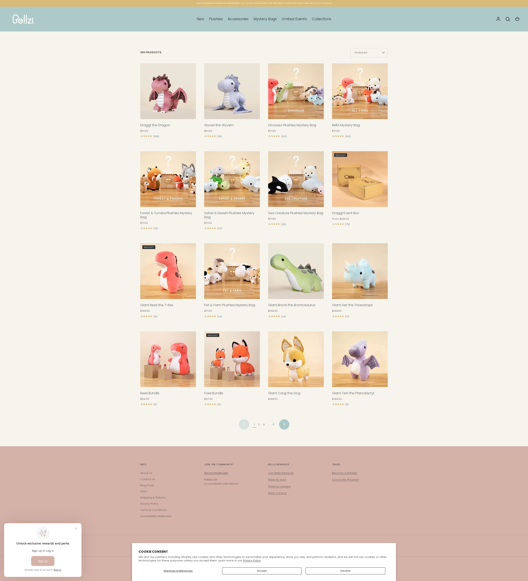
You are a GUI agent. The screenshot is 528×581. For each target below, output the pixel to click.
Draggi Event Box (345, 213)
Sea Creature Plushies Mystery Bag (295, 213)
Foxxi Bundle (213, 393)
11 (273, 424)
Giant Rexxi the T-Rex (156, 305)
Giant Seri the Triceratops (352, 305)
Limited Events (294, 19)
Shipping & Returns (153, 498)
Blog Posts (147, 485)
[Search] (507, 19)
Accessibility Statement (155, 516)
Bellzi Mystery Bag (346, 125)
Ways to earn (277, 480)
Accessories (238, 19)
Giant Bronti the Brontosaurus (291, 305)
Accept (262, 571)
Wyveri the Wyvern (219, 125)
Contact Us (147, 479)
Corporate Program (345, 480)
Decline (346, 571)
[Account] (498, 19)
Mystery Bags (265, 19)
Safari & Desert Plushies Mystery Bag (229, 215)
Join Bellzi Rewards (281, 473)
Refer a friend (277, 493)
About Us (146, 473)
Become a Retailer (344, 473)
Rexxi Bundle (149, 393)
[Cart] (517, 19)
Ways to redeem (279, 486)
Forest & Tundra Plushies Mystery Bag (166, 215)
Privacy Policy (252, 560)
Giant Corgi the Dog (284, 393)
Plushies (216, 19)
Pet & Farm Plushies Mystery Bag (229, 305)
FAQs (143, 491)
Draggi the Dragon (155, 125)
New (200, 19)
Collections (321, 19)
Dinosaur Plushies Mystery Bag (292, 125)
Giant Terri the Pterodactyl (353, 393)
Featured (361, 52)
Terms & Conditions (153, 510)
